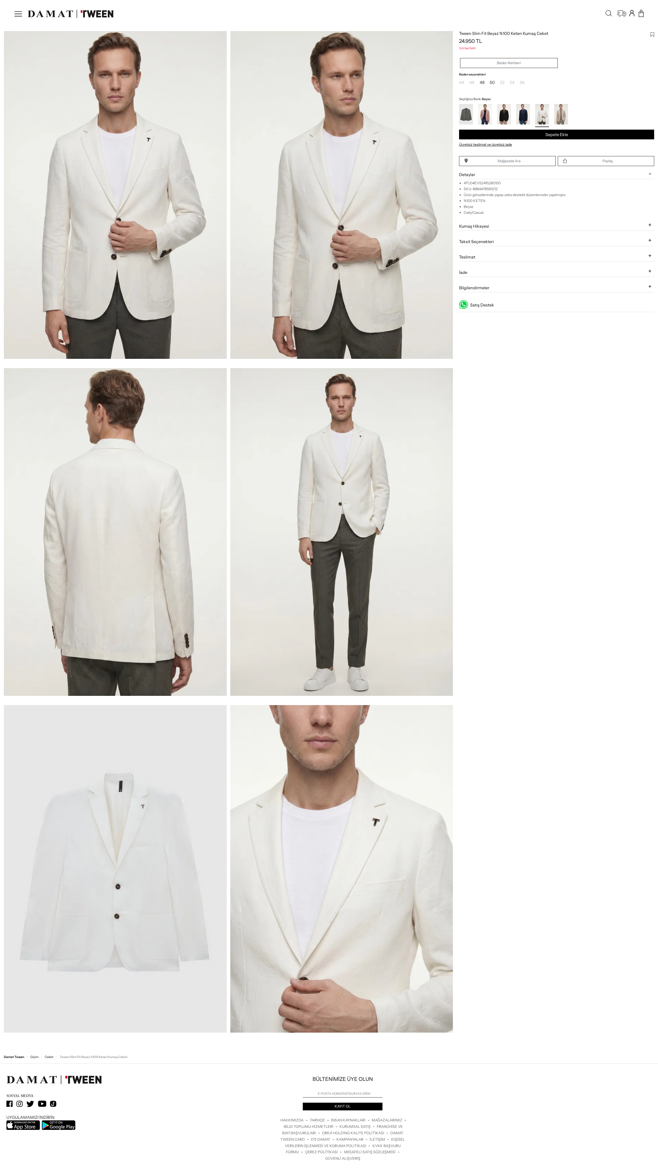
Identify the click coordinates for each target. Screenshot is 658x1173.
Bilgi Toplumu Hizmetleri (309, 1126)
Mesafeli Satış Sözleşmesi (370, 1152)
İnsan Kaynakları (348, 1120)
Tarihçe (318, 1120)
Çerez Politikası (322, 1152)
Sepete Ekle (556, 134)
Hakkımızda (292, 1120)
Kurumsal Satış (355, 1126)
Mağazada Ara (509, 161)
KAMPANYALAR (350, 1139)
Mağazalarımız (387, 1120)
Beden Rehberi (509, 63)
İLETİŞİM (378, 1139)
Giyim (34, 1057)
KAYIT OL (343, 1106)
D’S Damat (321, 1139)
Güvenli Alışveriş (342, 1158)
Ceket (49, 1057)
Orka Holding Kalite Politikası (353, 1133)
